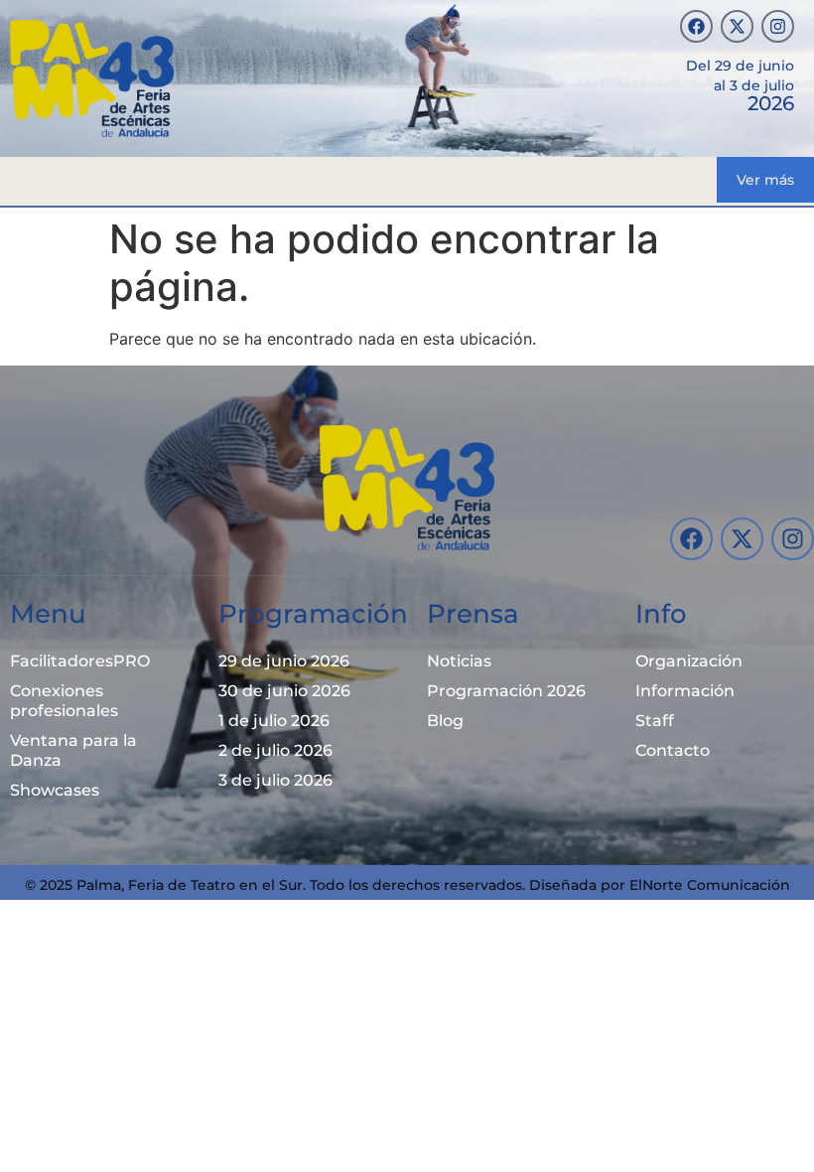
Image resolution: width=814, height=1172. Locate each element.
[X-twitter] (737, 26)
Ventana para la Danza (73, 750)
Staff (654, 720)
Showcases (54, 790)
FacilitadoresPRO (80, 661)
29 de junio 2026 (283, 661)
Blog (445, 720)
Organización (689, 661)
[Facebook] (696, 26)
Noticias (459, 661)
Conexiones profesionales (64, 700)
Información (685, 690)
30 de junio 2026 (284, 690)
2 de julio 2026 (275, 750)
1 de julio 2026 (274, 720)
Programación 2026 (506, 690)
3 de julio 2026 (275, 780)
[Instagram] (777, 26)
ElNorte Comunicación (709, 885)
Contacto (672, 750)
